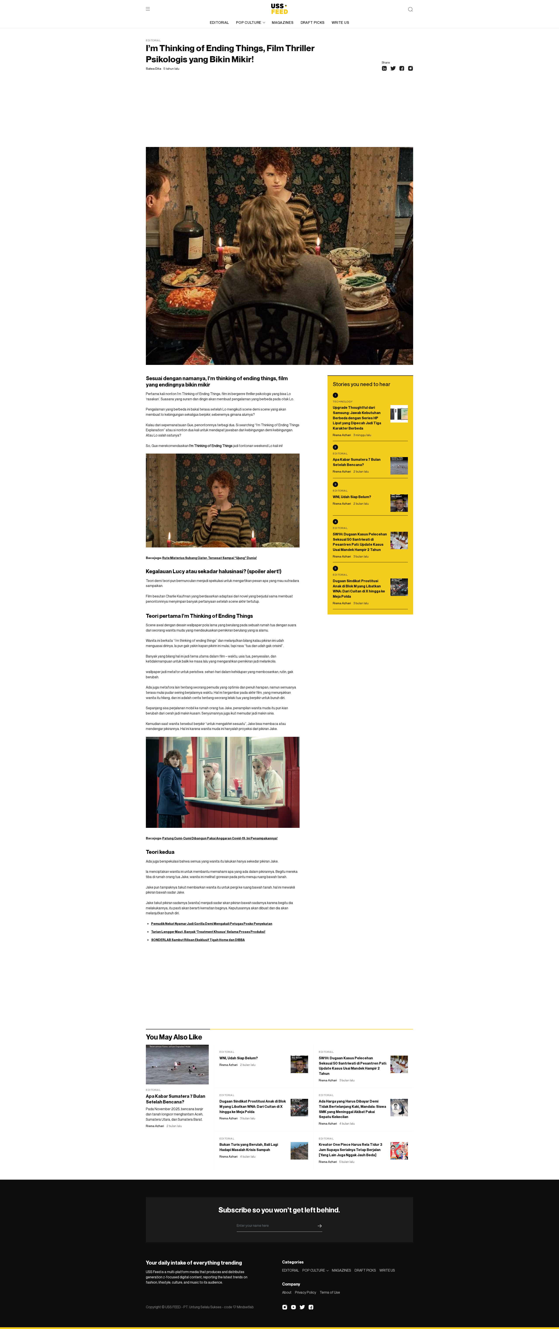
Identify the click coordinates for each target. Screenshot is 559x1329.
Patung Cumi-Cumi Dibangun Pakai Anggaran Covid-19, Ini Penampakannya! (220, 838)
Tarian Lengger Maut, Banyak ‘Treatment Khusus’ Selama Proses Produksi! (208, 932)
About (287, 1292)
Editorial (153, 40)
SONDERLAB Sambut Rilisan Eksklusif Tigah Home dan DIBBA (198, 940)
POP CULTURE (248, 22)
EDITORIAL (219, 22)
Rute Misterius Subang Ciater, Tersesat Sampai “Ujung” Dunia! (209, 558)
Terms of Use (330, 1292)
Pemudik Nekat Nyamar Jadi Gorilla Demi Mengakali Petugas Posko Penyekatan (211, 923)
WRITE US (340, 22)
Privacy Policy (305, 1292)
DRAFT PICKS (313, 22)
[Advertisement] (279, 114)
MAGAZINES (282, 22)
